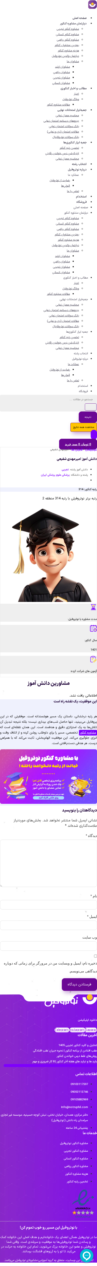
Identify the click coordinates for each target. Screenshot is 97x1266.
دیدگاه (91, 836)
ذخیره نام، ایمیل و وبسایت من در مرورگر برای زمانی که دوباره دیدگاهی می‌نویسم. (50, 967)
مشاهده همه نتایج (83, 427)
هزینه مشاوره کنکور (68, 50)
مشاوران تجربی (61, 77)
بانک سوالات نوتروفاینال (66, 137)
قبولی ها (77, 449)
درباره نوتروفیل (77, 169)
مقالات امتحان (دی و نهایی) (63, 132)
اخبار (76, 94)
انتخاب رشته (79, 164)
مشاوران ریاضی (61, 72)
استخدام (81, 196)
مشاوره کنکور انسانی (67, 34)
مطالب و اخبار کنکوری (73, 88)
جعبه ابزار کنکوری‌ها (75, 142)
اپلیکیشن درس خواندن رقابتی (62, 153)
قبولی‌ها (65, 186)
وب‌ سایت (89, 937)
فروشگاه (81, 202)
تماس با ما (73, 191)
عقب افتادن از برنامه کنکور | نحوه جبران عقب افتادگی (65, 1051)
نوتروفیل (91, 449)
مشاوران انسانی (61, 83)
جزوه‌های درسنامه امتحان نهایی (61, 121)
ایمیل (92, 917)
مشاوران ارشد (62, 67)
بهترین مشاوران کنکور (67, 45)
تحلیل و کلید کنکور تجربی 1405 (77, 1045)
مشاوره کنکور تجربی (68, 29)
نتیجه (88, 417)
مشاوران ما (73, 61)
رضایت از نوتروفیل (60, 180)
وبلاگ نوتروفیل (70, 99)
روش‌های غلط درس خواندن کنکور (77, 1056)
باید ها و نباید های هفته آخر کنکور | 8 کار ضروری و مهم (64, 1061)
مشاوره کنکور (88, 732)
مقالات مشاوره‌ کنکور (58, 105)
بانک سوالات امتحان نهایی (64, 126)
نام (93, 896)
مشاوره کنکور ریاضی (68, 40)
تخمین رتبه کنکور (69, 148)
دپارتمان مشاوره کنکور (73, 23)
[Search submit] (91, 407)
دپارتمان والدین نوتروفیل (65, 56)
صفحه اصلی (79, 18)
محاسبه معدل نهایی (67, 115)
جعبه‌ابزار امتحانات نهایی (72, 110)
